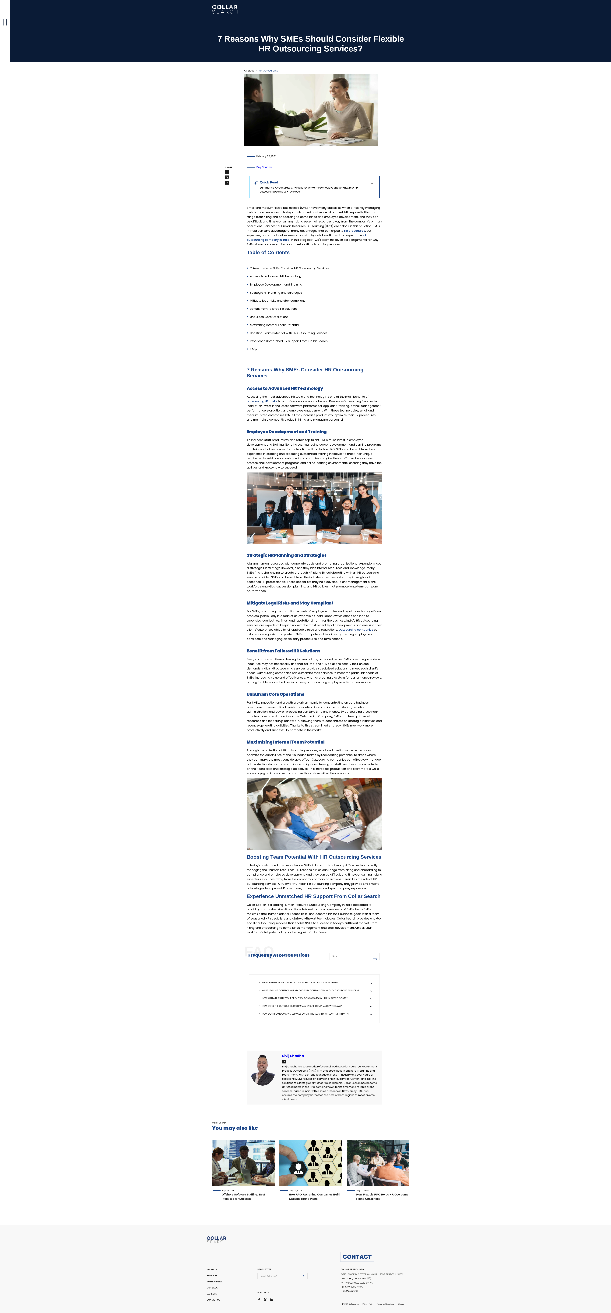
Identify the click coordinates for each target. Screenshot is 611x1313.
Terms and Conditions (385, 1304)
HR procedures (354, 231)
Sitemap (401, 1304)
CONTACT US (213, 1300)
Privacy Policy (367, 1304)
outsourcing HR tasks (262, 401)
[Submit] (302, 1276)
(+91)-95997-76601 (353, 1287)
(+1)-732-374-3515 (357, 1278)
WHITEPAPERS (214, 1282)
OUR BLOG (212, 1288)
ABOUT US (212, 1269)
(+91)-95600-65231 (349, 1291)
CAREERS (212, 1294)
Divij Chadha (264, 167)
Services (212, 1275)
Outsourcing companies (355, 630)
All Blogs (249, 70)
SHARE (228, 167)
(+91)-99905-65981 (356, 1283)
